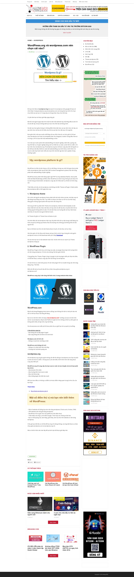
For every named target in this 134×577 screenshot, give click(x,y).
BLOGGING (88, 44)
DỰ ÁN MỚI (95, 15)
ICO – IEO (75, 15)
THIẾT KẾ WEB (39, 15)
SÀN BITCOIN (50, 15)
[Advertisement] (53, 95)
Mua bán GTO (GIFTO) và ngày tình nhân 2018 (70, 548)
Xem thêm (53, 522)
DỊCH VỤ (29, 15)
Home (30, 40)
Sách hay (87, 54)
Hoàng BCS (105, 574)
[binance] (94, 116)
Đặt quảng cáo (58, 1)
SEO (86, 57)
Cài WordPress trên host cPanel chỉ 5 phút (52, 484)
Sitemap (75, 1)
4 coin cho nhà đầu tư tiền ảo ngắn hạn (64, 514)
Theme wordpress (90, 59)
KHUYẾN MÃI (85, 15)
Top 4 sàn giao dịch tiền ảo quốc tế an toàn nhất (98, 370)
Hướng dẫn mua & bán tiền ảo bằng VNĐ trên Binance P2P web (98, 325)
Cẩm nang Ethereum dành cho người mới (39, 514)
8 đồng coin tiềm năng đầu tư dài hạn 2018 (98, 362)
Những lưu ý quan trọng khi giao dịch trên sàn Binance (98, 355)
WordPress (38, 40)
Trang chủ (29, 1)
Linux (86, 51)
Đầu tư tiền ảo (89, 46)
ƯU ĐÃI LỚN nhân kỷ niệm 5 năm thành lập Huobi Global (36, 548)
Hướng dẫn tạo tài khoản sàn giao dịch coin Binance (98, 377)
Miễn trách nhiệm (83, 1)
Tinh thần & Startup (91, 62)
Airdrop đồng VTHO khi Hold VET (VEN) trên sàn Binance (52, 548)
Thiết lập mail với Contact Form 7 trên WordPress (34, 485)
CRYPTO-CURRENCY (64, 15)
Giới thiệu (36, 1)
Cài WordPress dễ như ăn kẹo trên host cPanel (70, 484)
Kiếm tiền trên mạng (91, 49)
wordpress (32, 456)
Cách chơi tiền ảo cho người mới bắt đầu (98, 348)
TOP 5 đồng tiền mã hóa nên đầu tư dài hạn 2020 (98, 340)
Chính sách (44, 1)
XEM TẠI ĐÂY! (67, 33)
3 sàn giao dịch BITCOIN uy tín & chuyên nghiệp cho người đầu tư (98, 385)
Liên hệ (51, 1)
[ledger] (94, 258)
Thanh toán (67, 1)
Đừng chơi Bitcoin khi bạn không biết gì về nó (98, 400)
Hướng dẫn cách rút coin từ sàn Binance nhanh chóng (98, 393)
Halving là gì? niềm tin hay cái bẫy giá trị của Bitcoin (98, 333)
